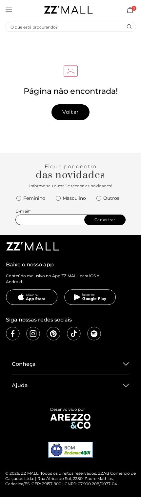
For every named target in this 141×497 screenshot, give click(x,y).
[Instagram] (33, 334)
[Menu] (9, 10)
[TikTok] (74, 334)
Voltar (70, 112)
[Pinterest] (53, 334)
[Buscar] (129, 27)
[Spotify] (94, 334)
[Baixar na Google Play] (90, 297)
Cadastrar (104, 219)
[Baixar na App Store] (32, 297)
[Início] (68, 10)
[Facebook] (13, 334)
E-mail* (23, 211)
